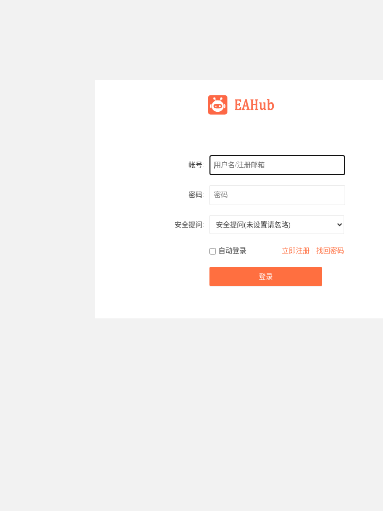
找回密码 (330, 251)
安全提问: (189, 225)
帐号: (196, 165)
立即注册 (296, 251)
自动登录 (232, 251)
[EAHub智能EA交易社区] (244, 104)
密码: (196, 195)
